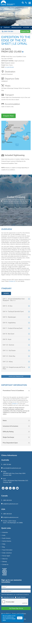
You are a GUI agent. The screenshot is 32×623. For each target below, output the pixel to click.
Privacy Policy (5, 614)
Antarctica (5, 532)
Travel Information (7, 550)
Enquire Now (25, 31)
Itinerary (7, 27)
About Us (5, 559)
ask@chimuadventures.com (10, 504)
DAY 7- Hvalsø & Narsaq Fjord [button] (12, 328)
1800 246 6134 (7, 500)
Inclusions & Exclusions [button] (10, 426)
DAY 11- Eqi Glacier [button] (9, 350)
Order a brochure (7, 553)
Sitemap (4, 561)
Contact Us (5, 564)
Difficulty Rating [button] (8, 432)
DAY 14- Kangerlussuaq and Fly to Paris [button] (14, 368)
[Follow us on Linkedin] (10, 488)
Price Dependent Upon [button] (10, 443)
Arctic (3, 535)
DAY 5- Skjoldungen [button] (9, 317)
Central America (6, 541)
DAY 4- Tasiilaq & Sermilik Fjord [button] (13, 312)
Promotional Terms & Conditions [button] (13, 391)
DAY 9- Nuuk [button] (7, 339)
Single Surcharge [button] (8, 437)
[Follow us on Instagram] (13, 488)
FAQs (3, 544)
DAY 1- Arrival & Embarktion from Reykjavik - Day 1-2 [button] (14, 299)
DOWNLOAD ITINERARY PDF (16, 376)
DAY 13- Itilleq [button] (8, 362)
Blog (3, 547)
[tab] (16, 299)
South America (6, 538)
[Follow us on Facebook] (6, 488)
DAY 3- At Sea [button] (7, 306)
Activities (26, 27)
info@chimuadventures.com (10, 517)
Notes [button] (5, 421)
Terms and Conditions (19, 614)
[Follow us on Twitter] (3, 488)
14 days (6, 293)
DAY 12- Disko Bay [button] (9, 356)
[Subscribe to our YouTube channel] (17, 488)
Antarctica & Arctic (8, 597)
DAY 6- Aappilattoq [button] (9, 323)
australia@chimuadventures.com (12, 468)
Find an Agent (6, 556)
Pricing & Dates (16, 27)
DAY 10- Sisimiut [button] (8, 345)
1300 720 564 (8, 31)
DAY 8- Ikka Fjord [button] (8, 334)
